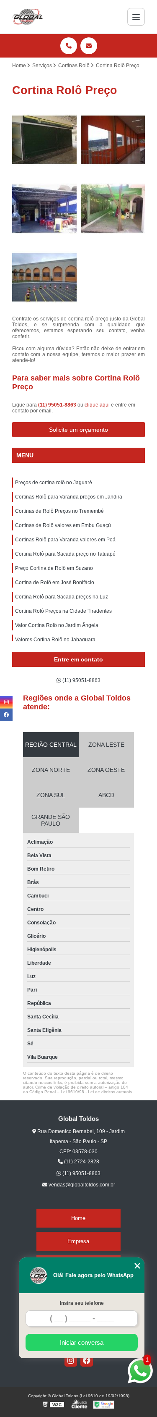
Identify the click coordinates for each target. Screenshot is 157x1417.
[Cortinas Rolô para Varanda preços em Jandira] (113, 140)
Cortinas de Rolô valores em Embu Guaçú (63, 525)
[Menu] (136, 16)
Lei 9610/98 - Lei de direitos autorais (96, 1091)
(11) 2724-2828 (81, 1162)
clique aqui (97, 405)
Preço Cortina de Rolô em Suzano (54, 568)
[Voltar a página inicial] (27, 16)
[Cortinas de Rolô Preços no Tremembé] (44, 208)
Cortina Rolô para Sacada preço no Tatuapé (65, 554)
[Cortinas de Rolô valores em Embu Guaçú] (113, 208)
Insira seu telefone (82, 1303)
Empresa (78, 1241)
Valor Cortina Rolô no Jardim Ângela (56, 625)
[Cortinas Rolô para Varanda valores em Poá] (44, 277)
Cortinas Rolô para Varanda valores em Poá (65, 540)
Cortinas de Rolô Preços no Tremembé (59, 511)
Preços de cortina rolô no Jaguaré (53, 482)
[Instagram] (70, 1360)
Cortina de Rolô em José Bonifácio (54, 582)
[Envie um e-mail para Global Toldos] (88, 45)
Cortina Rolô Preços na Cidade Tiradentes (63, 611)
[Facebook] (86, 1360)
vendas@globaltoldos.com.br (81, 1185)
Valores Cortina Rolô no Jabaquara (55, 640)
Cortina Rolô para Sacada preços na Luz (61, 597)
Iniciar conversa (81, 1342)
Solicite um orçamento (78, 429)
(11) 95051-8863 (57, 405)
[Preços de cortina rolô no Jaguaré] (44, 140)
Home (78, 1218)
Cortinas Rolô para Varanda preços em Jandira (68, 497)
